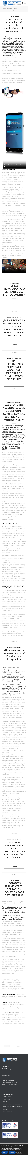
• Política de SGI (5, 1109)
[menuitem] (21, 3)
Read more (14, 304)
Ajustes (19, 1152)
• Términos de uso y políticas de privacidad (12, 1106)
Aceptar (5, 1152)
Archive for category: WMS (9, 8)
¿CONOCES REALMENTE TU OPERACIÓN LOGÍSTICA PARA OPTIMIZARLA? (14, 889)
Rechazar (12, 1152)
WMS (17, 16)
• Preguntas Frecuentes (7, 1111)
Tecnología (12, 16)
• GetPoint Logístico (6, 1096)
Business (9, 318)
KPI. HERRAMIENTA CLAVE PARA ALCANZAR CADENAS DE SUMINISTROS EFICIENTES (14, 370)
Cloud (9, 647)
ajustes (20, 1149)
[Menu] (25, 3)
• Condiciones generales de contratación (11, 1104)
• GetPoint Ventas (6, 1099)
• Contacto (4, 1101)
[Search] (21, 3)
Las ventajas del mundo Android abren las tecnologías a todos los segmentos (14, 25)
